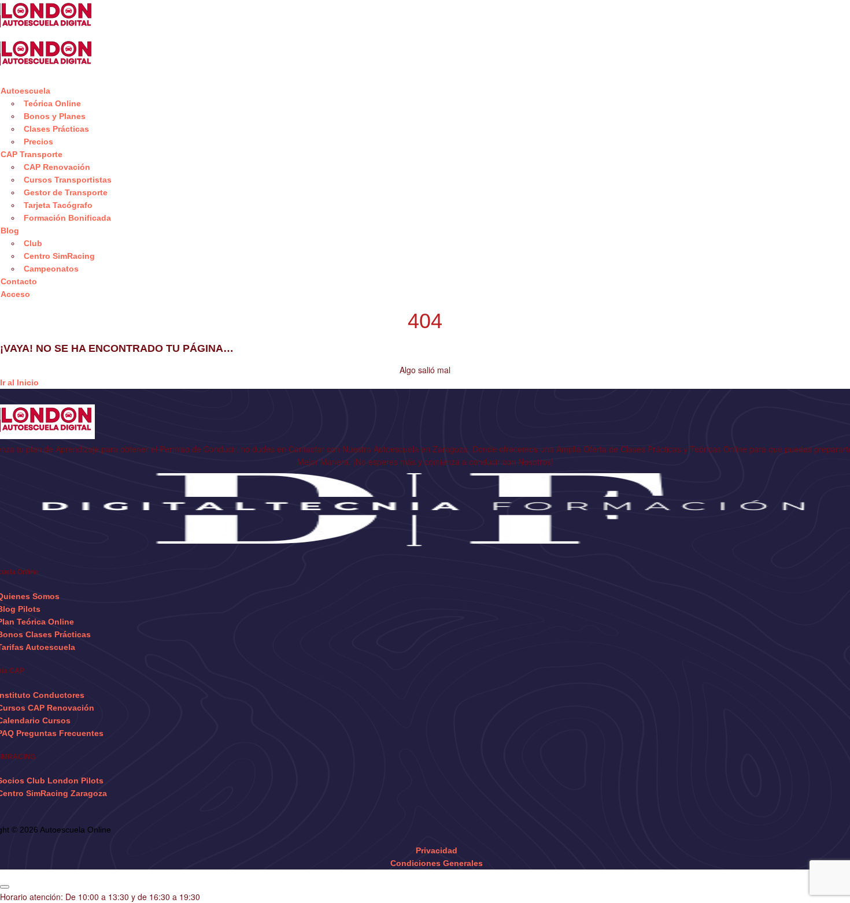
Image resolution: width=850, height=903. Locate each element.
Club (33, 243)
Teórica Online (52, 103)
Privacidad (436, 850)
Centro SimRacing (59, 256)
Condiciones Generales (436, 863)
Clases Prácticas (56, 128)
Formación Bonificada (67, 217)
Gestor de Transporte (66, 192)
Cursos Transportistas (68, 179)
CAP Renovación (57, 167)
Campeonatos (51, 268)
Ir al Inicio (19, 382)
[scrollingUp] (4, 887)
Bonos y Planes (55, 116)
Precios (38, 141)
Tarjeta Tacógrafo (58, 205)
